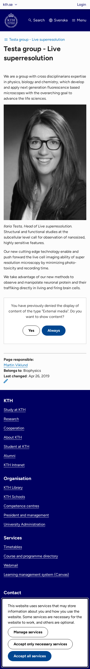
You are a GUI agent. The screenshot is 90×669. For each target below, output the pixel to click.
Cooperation (14, 428)
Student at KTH (16, 446)
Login (81, 4)
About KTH (13, 437)
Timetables (13, 547)
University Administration (24, 524)
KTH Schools (14, 496)
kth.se (8, 4)
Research (11, 419)
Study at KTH (15, 409)
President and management (26, 515)
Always (54, 330)
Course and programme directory (31, 556)
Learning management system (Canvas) (36, 574)
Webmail (11, 565)
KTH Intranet (14, 465)
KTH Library (13, 487)
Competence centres (21, 506)
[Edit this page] (6, 381)
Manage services (28, 632)
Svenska (61, 20)
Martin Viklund (16, 365)
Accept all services (30, 656)
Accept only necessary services (40, 644)
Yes (31, 330)
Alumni (9, 456)
